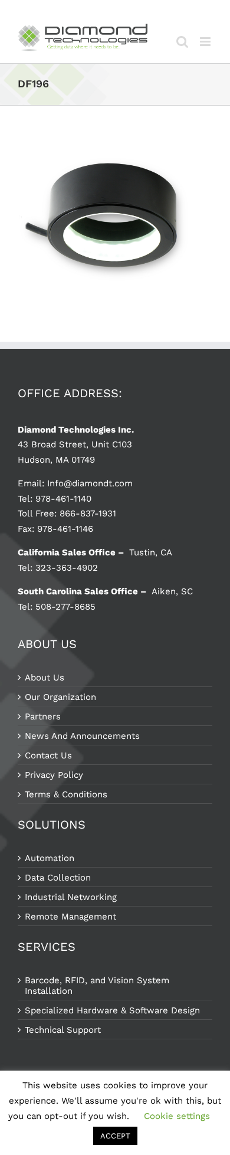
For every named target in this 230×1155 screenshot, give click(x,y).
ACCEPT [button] (115, 1135)
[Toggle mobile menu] (206, 41)
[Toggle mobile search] (182, 41)
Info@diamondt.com (90, 483)
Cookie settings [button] (177, 1116)
